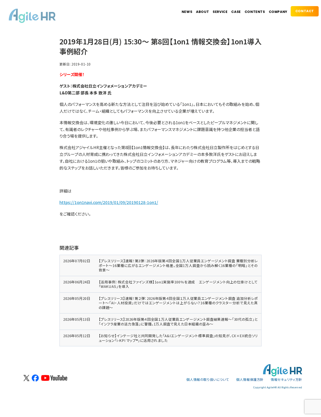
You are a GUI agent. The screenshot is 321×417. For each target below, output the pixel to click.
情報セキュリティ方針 (286, 379)
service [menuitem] (220, 11)
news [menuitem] (187, 11)
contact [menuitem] (304, 11)
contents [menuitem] (255, 11)
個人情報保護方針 (250, 379)
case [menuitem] (236, 11)
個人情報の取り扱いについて (207, 379)
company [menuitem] (278, 11)
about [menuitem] (202, 11)
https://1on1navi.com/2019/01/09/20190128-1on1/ (108, 202)
